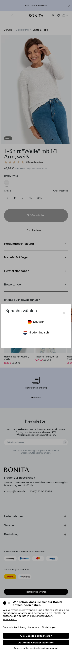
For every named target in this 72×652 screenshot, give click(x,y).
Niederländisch (39, 332)
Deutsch (38, 321)
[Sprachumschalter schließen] (63, 313)
